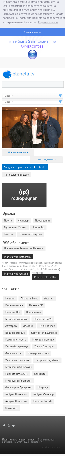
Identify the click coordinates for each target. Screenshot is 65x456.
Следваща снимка (46, 159)
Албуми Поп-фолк (16, 394)
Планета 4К (36, 305)
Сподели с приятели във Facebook (24, 167)
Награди (43, 387)
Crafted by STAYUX (52, 447)
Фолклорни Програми (18, 387)
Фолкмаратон (13, 353)
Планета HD (12, 312)
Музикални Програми (18, 380)
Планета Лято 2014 (16, 373)
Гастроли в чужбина (47, 360)
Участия (48, 298)
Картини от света (15, 339)
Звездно (28, 325)
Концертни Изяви (38, 353)
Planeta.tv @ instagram (17, 256)
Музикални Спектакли (18, 367)
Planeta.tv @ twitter (45, 277)
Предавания (33, 312)
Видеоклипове (14, 305)
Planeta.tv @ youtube (16, 273)
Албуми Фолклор (43, 394)
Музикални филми (16, 319)
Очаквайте (11, 408)
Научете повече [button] (48, 22)
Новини (9, 298)
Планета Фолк (29, 298)
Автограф (11, 325)
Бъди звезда (47, 325)
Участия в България (17, 360)
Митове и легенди (43, 339)
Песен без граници (16, 346)
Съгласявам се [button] (32, 32)
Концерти (40, 373)
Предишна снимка (18, 152)
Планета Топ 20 (43, 319)
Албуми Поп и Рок (16, 401)
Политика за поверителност (19, 439)
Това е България (44, 346)
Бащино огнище (15, 332)
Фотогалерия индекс (16, 174)
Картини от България (44, 332)
